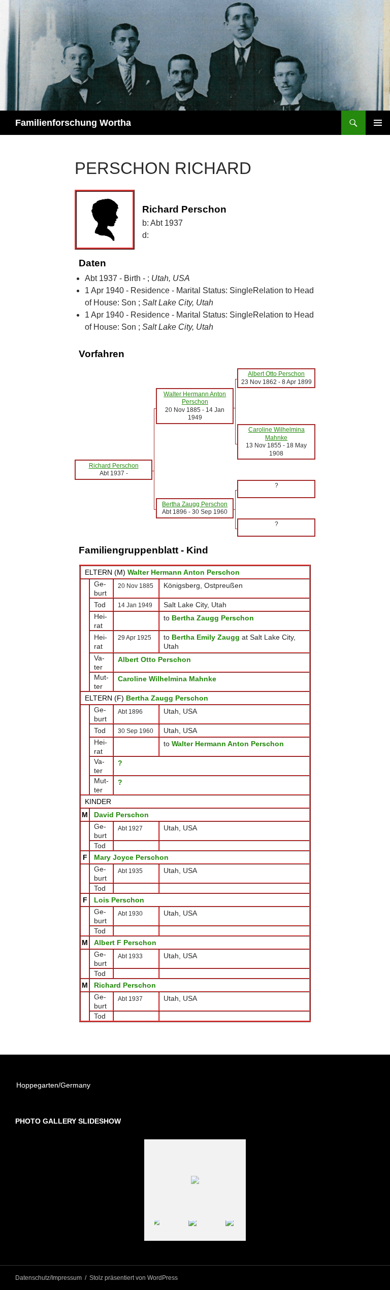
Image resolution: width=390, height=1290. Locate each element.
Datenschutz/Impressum (48, 1277)
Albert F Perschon (125, 942)
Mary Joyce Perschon (131, 857)
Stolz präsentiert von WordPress (133, 1277)
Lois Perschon (119, 900)
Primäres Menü (378, 123)
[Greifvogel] (179, 1230)
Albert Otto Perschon (154, 659)
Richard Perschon (125, 985)
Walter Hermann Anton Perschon (183, 572)
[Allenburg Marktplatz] (217, 1230)
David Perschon (121, 815)
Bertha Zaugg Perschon (167, 698)
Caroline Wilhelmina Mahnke (167, 679)
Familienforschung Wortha (73, 123)
